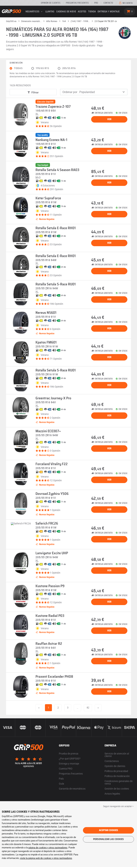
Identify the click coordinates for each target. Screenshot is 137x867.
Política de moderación (117, 776)
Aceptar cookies (108, 830)
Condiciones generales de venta (119, 782)
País (61, 778)
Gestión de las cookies (117, 788)
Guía (61, 783)
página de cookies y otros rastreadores (47, 847)
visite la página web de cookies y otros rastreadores (46, 858)
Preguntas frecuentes (77, 3)
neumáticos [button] (33, 11)
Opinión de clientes (50, 3)
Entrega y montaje (109, 11)
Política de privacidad (116, 771)
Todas (18, 68)
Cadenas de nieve (66, 11)
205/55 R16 (69, 68)
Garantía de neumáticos (72, 788)
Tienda (92, 11)
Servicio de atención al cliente (117, 755)
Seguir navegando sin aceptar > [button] (118, 806)
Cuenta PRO (65, 768)
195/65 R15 (42, 68)
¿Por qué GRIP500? (69, 758)
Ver (109, 119)
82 (88, 707)
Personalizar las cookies (108, 839)
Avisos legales (112, 793)
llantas (49, 11)
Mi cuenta (127, 3)
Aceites (82, 11)
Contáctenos (112, 761)
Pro (96, 3)
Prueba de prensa (68, 753)
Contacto (108, 3)
